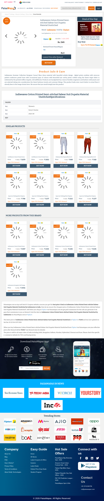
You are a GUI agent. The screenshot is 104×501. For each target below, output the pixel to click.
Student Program (36, 472)
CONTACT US (88, 2)
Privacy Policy (9, 466)
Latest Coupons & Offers (38, 460)
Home (32, 454)
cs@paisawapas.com (88, 489)
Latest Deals (35, 466)
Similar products (15, 126)
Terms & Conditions (11, 469)
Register (91, 8)
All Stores (34, 457)
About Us (7, 454)
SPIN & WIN (26, 2)
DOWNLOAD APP (97, 2)
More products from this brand (23, 215)
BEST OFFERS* (54, 8)
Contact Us (86, 479)
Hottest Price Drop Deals (38, 469)
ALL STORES (30, 8)
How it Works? (9, 463)
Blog (6, 457)
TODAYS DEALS (38, 8)
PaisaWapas (45, 498)
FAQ (6, 460)
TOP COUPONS (46, 8)
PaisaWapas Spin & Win (62, 483)
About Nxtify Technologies (13, 472)
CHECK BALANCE (69, 2)
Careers (33, 463)
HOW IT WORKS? (79, 2)
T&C (44, 50)
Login (98, 8)
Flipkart (66, 30)
